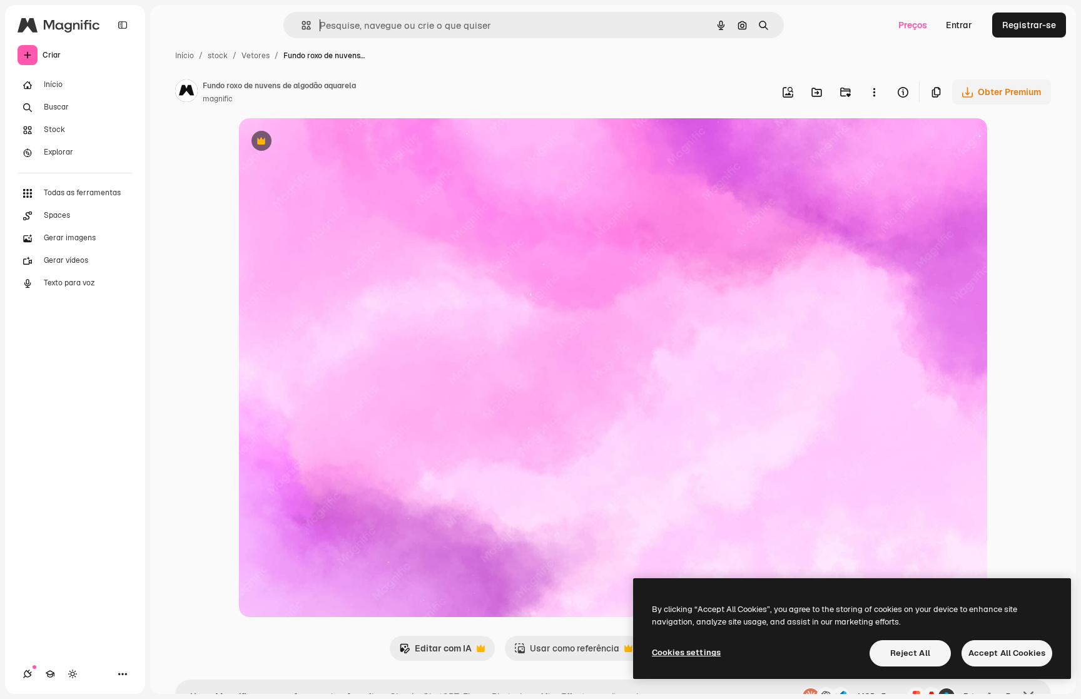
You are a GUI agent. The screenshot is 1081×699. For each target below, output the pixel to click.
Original (319, 142)
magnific (218, 99)
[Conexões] (28, 674)
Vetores (255, 56)
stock (218, 56)
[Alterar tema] (73, 674)
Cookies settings (686, 652)
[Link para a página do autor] (186, 92)
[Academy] (50, 674)
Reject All (910, 653)
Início (184, 56)
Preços (912, 25)
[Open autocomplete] (301, 25)
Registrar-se (1029, 25)
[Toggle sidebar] (123, 25)
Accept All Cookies (1006, 653)
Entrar (959, 25)
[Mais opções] (873, 92)
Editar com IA (435, 652)
